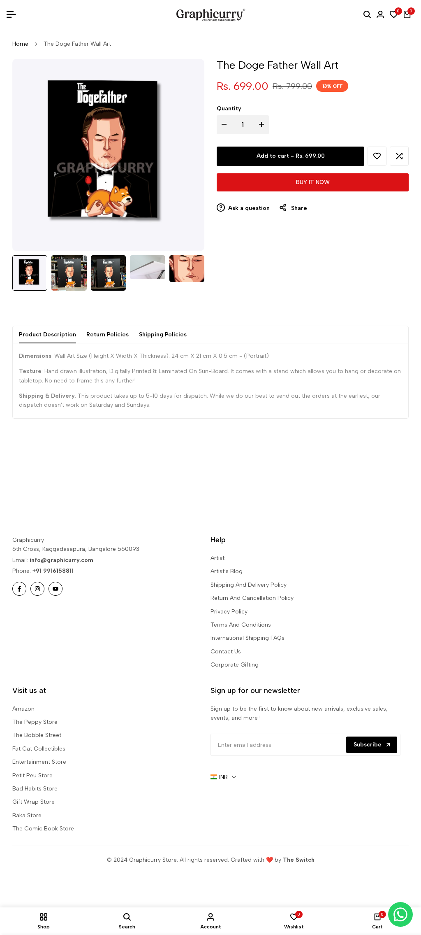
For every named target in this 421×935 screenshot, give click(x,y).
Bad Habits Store (35, 788)
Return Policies (107, 334)
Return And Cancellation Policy (252, 598)
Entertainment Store (39, 761)
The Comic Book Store (43, 828)
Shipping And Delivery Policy (248, 584)
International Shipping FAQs (247, 637)
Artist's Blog (226, 571)
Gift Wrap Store (33, 801)
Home (20, 43)
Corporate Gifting (234, 664)
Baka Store (27, 815)
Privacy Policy (229, 611)
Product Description (47, 334)
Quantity (229, 108)
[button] (377, 156)
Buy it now (313, 182)
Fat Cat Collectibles (38, 748)
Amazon (23, 708)
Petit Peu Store (32, 775)
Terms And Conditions (240, 624)
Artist (217, 558)
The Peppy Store (35, 721)
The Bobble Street (36, 735)
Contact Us (225, 651)
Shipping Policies (163, 334)
